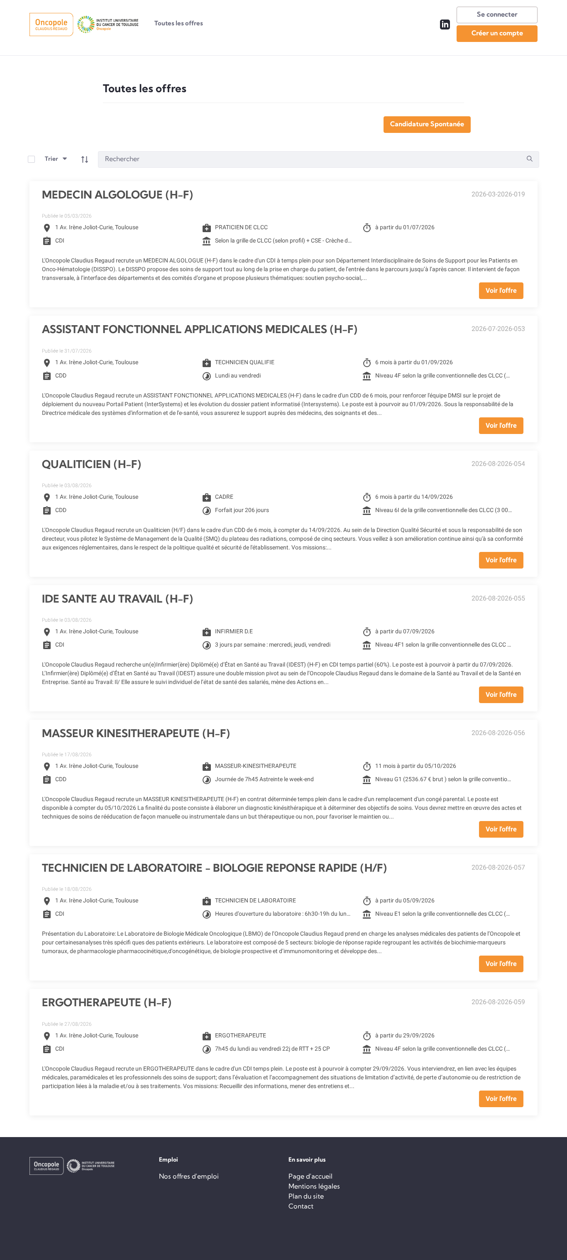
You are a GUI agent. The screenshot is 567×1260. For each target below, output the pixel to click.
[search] (529, 159)
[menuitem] (178, 24)
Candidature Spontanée (427, 124)
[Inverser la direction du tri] (84, 159)
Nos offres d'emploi (189, 1177)
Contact (300, 1207)
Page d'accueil (310, 1177)
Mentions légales (314, 1187)
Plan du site (306, 1197)
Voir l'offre (501, 290)
